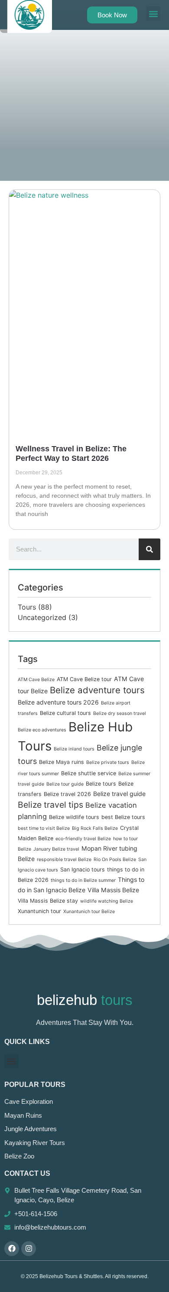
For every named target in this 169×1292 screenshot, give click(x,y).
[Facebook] (11, 1248)
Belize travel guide (119, 793)
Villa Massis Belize (113, 890)
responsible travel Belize (64, 859)
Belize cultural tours (65, 713)
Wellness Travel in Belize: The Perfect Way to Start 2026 (71, 453)
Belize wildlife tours (74, 817)
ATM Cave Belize (36, 679)
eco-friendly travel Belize (83, 839)
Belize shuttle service (88, 773)
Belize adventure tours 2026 (58, 702)
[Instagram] (28, 1248)
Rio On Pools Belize (115, 859)
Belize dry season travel (119, 713)
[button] (153, 14)
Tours (27, 607)
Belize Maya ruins (61, 762)
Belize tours (101, 783)
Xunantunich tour (39, 911)
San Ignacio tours (82, 869)
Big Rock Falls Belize (95, 828)
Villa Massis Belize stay (48, 900)
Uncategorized (42, 617)
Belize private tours (107, 762)
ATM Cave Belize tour (84, 679)
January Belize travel (56, 849)
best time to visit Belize (44, 828)
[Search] (149, 549)
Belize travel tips (50, 804)
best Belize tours (123, 817)
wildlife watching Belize (106, 901)
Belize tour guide (65, 784)
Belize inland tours (74, 749)
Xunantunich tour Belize (89, 911)
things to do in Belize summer (83, 880)
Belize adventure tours (97, 690)
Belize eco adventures (42, 730)
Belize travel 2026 (67, 794)
